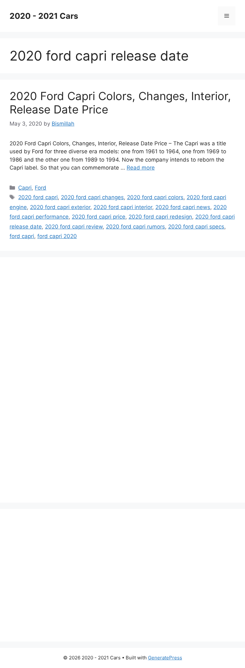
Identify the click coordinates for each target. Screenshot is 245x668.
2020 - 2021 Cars (44, 16)
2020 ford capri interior (122, 207)
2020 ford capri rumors (135, 226)
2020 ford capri (38, 197)
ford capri (22, 236)
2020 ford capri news (182, 207)
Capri (25, 188)
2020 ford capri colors (155, 197)
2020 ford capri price (98, 217)
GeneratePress (165, 658)
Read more (141, 167)
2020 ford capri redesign (160, 217)
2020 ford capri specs (196, 226)
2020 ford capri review (74, 226)
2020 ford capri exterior (60, 207)
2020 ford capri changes (92, 197)
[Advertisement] (57, 378)
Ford (40, 188)
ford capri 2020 (57, 236)
